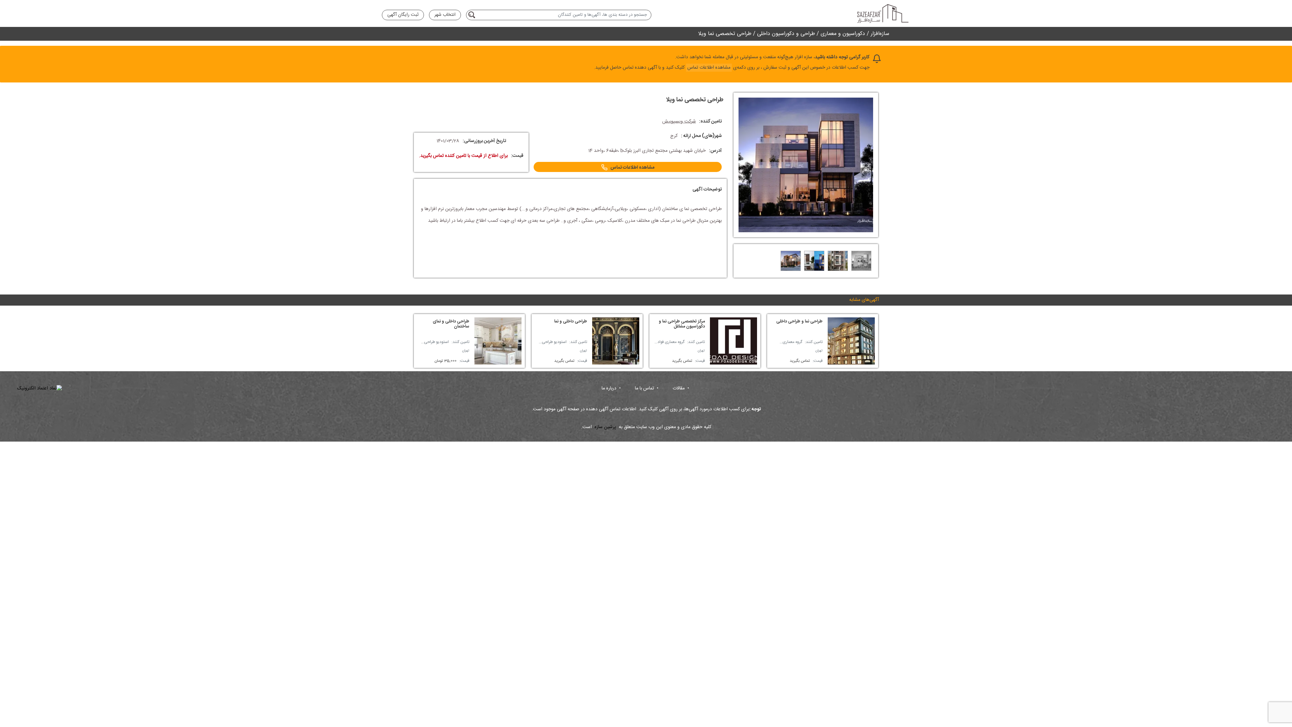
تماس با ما (646, 388)
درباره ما (611, 388)
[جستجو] (473, 15)
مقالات (681, 388)
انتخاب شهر (445, 15)
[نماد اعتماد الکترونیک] (39, 388)
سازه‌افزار (880, 33)
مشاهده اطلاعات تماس (632, 168)
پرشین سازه (605, 427)
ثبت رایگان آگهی (403, 15)
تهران (819, 350)
